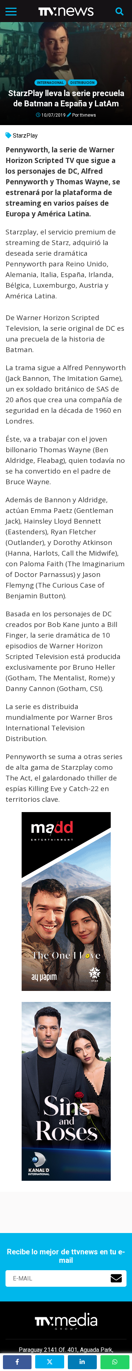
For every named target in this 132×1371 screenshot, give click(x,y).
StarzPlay (25, 135)
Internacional (50, 83)
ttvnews (88, 114)
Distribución (82, 83)
